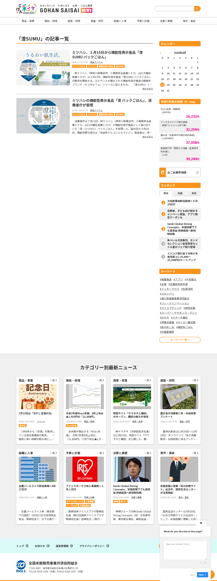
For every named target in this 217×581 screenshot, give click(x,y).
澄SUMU (120, 66)
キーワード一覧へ (180, 339)
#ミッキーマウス (169, 289)
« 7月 (160, 52)
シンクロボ (72, 505)
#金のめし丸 (167, 327)
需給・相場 (51, 21)
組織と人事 (120, 21)
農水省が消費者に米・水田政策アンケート (178, 414)
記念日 (23, 425)
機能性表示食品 (106, 66)
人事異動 (90, 501)
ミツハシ (92, 66)
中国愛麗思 (85, 505)
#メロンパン (167, 294)
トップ (20, 546)
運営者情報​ (62, 546)
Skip (192, 574)
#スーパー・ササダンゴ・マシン (178, 313)
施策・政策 (74, 21)
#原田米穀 (189, 308)
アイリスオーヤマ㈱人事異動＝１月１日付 (85, 487)
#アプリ (178, 279)
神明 (116, 501)
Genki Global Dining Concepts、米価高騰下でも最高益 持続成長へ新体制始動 (182, 229)
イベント (41, 421)
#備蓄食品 (166, 279)
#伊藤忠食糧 (167, 322)
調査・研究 (97, 21)
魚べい (124, 501)
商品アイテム (96, 62)
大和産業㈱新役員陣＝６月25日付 (182, 202)
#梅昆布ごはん (184, 327)
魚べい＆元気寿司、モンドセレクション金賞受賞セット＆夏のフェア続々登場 (182, 243)
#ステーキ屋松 (179, 317)
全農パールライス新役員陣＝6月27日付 (37, 487)
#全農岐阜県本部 (178, 284)
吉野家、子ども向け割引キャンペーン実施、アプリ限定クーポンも (182, 214)
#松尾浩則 (187, 289)
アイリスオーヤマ (75, 501)
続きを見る (148, 88)
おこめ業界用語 (176, 172)
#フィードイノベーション (174, 303)
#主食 (163, 284)
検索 (196, 8)
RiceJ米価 (72, 425)
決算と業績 (166, 21)
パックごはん (79, 66)
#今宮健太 (190, 279)
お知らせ (40, 546)
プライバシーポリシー (92, 546)
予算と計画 (143, 21)
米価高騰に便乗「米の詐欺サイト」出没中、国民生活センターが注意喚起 (178, 489)
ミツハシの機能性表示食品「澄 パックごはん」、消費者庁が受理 (112, 102)
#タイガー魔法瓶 (185, 322)
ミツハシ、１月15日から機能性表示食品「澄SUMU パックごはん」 (107, 54)
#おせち (164, 317)
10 (168, 73)
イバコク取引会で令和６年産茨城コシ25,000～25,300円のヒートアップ (182, 256)
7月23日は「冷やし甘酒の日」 (36, 413)
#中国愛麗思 (167, 332)
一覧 (52, 380)
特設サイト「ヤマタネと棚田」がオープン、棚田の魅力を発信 (131, 414)
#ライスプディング (171, 308)
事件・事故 (183, 497)
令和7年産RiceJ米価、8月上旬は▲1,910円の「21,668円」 (84, 414)
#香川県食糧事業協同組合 (174, 298)
